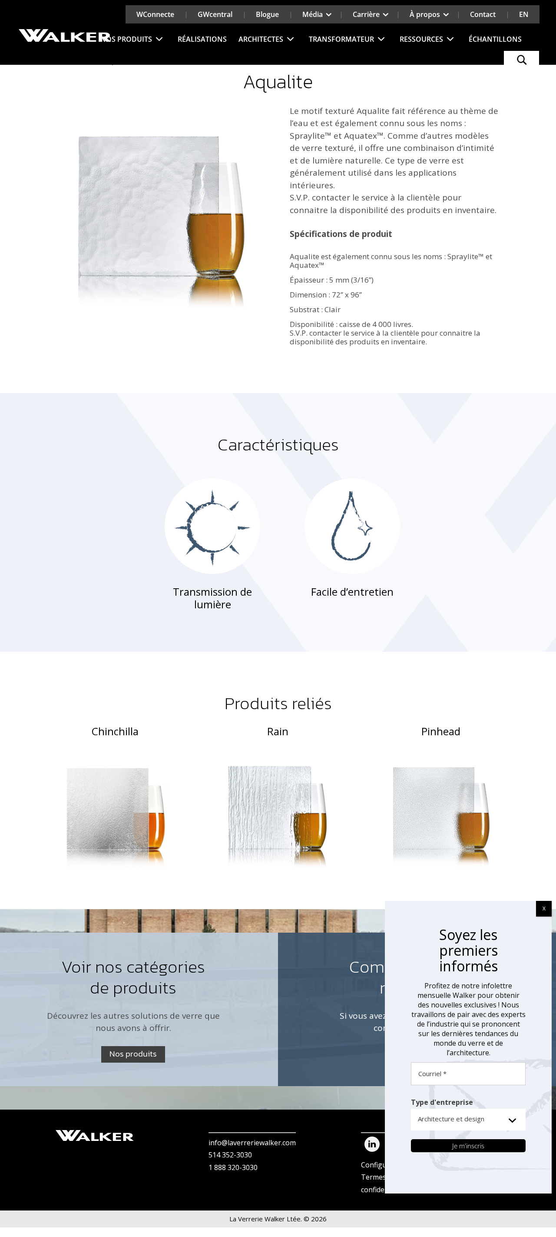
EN (524, 14)
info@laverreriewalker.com (252, 1142)
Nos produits (126, 39)
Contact (483, 14)
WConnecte (155, 14)
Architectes (260, 39)
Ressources (421, 39)
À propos (425, 14)
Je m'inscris (468, 1145)
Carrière (366, 14)
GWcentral (215, 14)
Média (312, 14)
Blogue (267, 14)
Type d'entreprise (442, 1102)
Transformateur (341, 39)
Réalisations (202, 39)
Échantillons (495, 39)
